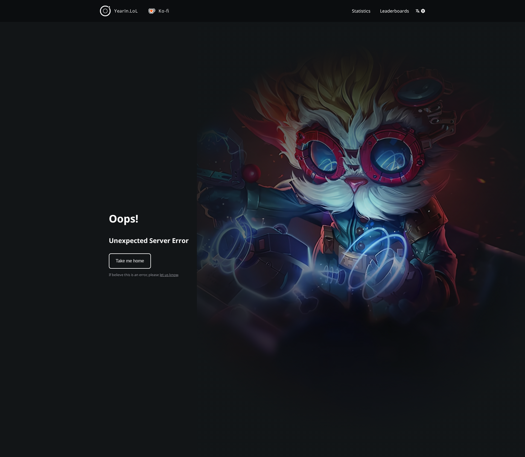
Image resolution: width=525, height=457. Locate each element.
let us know (169, 274)
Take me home (130, 261)
